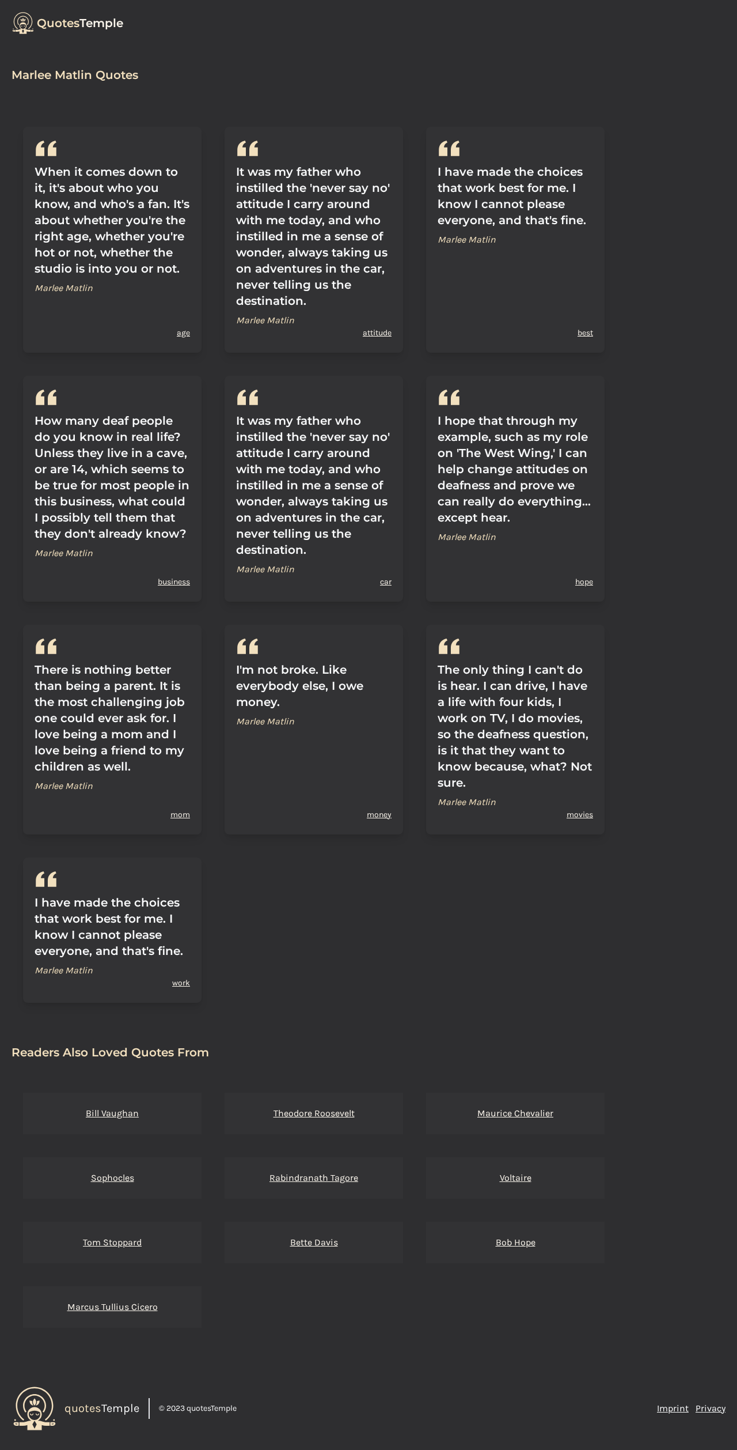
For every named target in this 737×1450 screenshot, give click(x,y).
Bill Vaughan (112, 1113)
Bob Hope (515, 1242)
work (181, 983)
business (174, 582)
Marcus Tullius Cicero (112, 1306)
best (585, 333)
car (386, 582)
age (183, 333)
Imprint (673, 1408)
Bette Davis (314, 1242)
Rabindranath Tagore (313, 1177)
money (379, 815)
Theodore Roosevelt (314, 1113)
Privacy (710, 1408)
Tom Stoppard (112, 1242)
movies (580, 815)
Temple (80, 23)
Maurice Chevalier (515, 1113)
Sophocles (112, 1177)
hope (584, 582)
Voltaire (515, 1177)
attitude (377, 333)
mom (180, 815)
